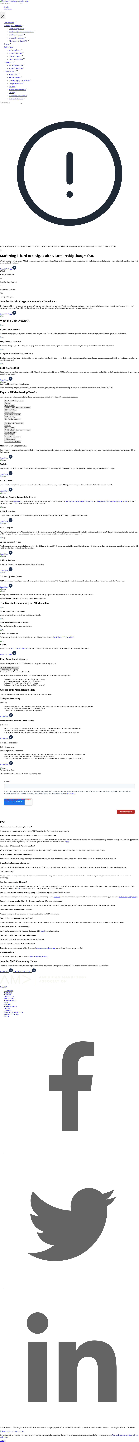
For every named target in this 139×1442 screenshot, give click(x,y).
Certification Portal (10, 1006)
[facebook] (71, 1153)
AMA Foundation (15, 77)
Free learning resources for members (21, 32)
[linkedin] (71, 1424)
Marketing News (14, 50)
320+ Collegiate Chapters (19, 648)
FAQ (6, 1002)
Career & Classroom (16, 59)
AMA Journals (9, 405)
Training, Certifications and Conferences (17, 408)
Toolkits (7, 403)
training (69, 501)
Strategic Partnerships (16, 99)
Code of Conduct (10, 1000)
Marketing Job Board (16, 65)
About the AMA (10, 71)
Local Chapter (9, 412)
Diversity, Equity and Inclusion (19, 80)
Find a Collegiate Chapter (9, 670)
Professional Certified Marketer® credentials (112, 501)
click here (57, 897)
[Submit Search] (21, 3)
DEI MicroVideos (10, 410)
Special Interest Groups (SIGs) (63, 637)
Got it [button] (2, 1441)
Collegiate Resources (16, 84)
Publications (8, 47)
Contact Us (8, 993)
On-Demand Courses (16, 35)
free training (17, 501)
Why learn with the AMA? (18, 41)
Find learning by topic (16, 29)
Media (6, 1016)
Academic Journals (15, 53)
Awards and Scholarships (17, 90)
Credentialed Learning (16, 38)
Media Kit (7, 1004)
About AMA (13, 74)
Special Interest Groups (12, 414)
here (19, 888)
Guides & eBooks (15, 56)
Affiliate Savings (10, 417)
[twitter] (71, 1288)
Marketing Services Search (13, 1012)
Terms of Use (9, 996)
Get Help (12, 93)
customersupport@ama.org (38, 956)
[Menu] (2, 15)
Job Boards (8, 62)
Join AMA (8, 9)
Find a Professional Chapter (9, 667)
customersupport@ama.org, (46, 948)
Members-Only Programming (14, 401)
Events (6, 44)
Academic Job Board (16, 68)
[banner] (69, 177)
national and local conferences (82, 501)
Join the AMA (9, 23)
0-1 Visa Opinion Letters (12, 419)
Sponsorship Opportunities (18, 96)
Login (6, 7)
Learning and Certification (13, 26)
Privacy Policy (9, 998)
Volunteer (12, 87)
